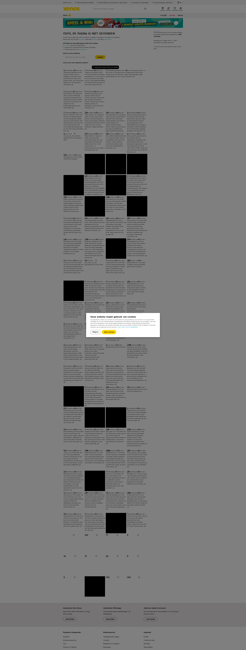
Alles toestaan (109, 332)
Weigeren (95, 332)
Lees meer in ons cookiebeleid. (127, 327)
